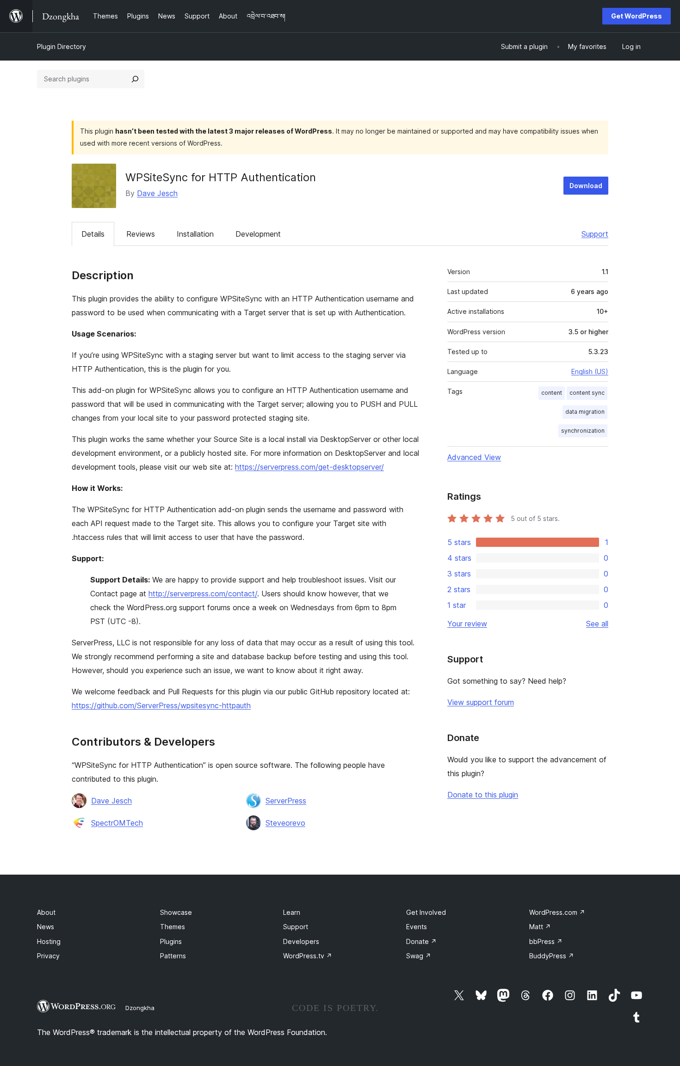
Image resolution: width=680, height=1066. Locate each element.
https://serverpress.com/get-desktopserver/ (309, 467)
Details (93, 234)
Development (258, 234)
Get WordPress (636, 16)
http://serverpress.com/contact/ (202, 593)
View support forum (480, 702)
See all (597, 623)
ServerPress (286, 800)
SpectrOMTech (117, 822)
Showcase (176, 912)
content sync (587, 392)
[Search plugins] (135, 79)
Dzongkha (140, 1007)
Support (594, 234)
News (45, 927)
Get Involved (426, 912)
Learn (291, 912)
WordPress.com (557, 912)
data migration (585, 411)
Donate (421, 941)
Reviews (140, 234)
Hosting (49, 941)
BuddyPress (551, 956)
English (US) (589, 371)
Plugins (171, 941)
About (46, 912)
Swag (418, 956)
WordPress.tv (307, 956)
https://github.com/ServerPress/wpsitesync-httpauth (161, 705)
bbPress (546, 941)
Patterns (173, 956)
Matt (540, 927)
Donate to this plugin (482, 794)
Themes (172, 927)
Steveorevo (285, 822)
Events (416, 927)
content (551, 392)
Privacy (48, 956)
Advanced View (474, 457)
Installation (195, 234)
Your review (467, 623)
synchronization (583, 430)
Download (585, 186)
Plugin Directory (61, 46)
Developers (301, 941)
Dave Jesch (157, 193)
